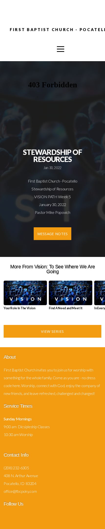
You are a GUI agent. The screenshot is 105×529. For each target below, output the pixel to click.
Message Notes (52, 233)
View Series (52, 331)
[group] (25, 297)
